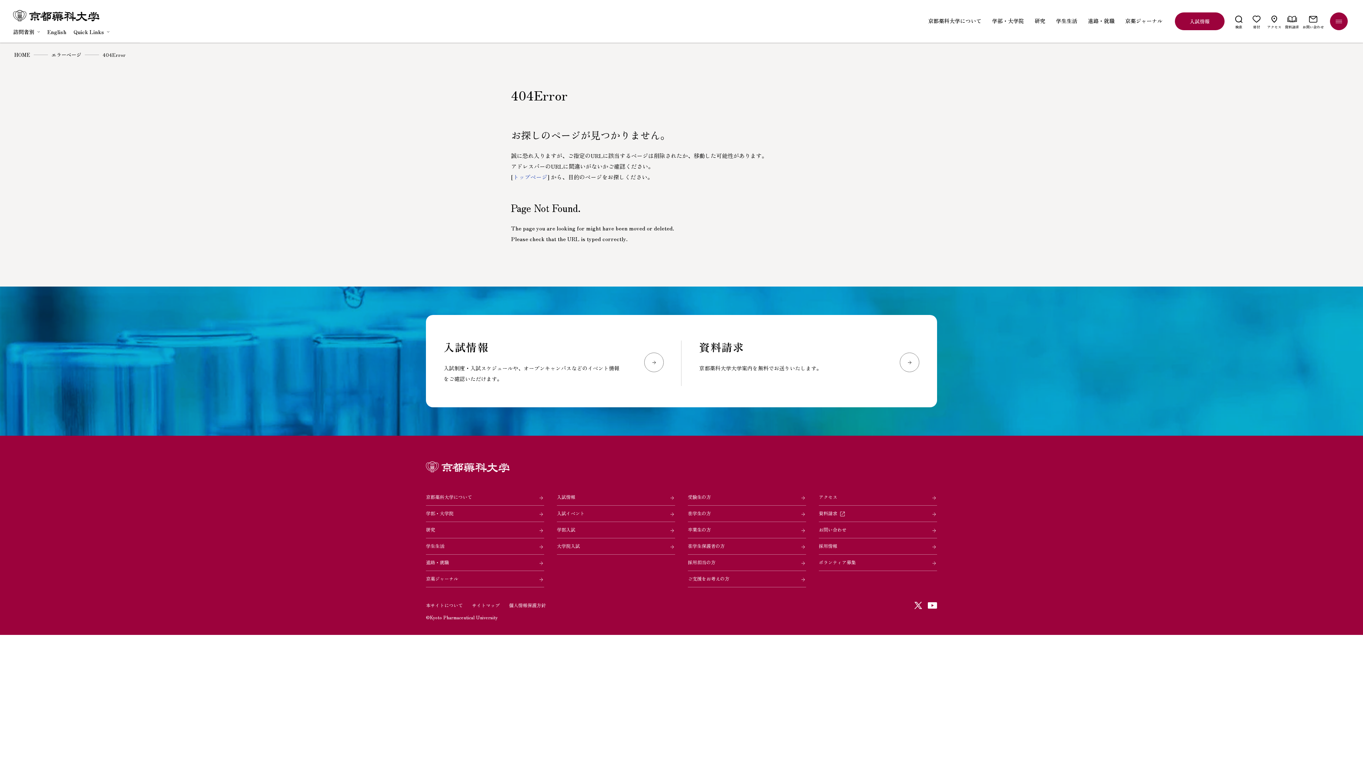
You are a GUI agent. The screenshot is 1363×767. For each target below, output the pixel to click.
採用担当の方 (702, 562)
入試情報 (566, 497)
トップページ (530, 177)
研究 (430, 529)
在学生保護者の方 (706, 546)
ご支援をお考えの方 (708, 578)
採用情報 (828, 546)
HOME (22, 54)
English (56, 32)
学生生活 (435, 546)
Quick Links (88, 32)
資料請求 (828, 513)
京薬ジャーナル (442, 578)
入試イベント (571, 513)
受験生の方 (699, 497)
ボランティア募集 (837, 562)
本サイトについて (444, 605)
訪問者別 (23, 32)
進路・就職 (437, 562)
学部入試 (566, 529)
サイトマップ (486, 605)
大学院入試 (568, 546)
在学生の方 (699, 513)
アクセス (828, 497)
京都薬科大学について (449, 497)
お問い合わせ (833, 529)
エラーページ (66, 54)
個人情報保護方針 (527, 605)
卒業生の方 (699, 529)
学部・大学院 (440, 513)
